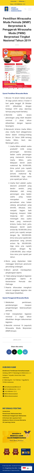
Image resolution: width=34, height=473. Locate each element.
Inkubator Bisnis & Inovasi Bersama (14, 420)
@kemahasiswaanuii (11, 394)
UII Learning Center (9, 422)
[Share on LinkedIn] (25, 352)
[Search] (24, 9)
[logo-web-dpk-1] (14, 9)
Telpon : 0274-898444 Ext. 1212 (17, 4)
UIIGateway (21, 1)
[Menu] (28, 9)
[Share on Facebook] (9, 352)
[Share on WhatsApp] (19, 352)
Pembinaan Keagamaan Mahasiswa (14, 416)
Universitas (13, 1)
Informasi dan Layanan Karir (12, 418)
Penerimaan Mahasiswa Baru (12, 413)
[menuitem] (13, 1)
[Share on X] (14, 352)
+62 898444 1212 (11, 391)
